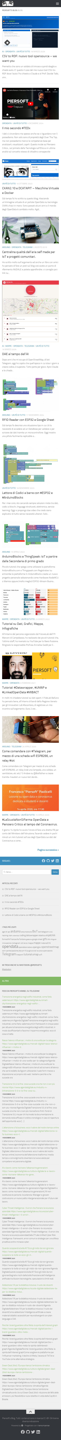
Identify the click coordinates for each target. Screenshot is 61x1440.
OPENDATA (10, 51)
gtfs (45, 939)
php (20, 951)
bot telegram (43, 932)
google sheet (37, 939)
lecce (25, 943)
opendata (10, 946)
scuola (39, 951)
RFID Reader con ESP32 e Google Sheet (28, 420)
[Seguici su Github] (48, 860)
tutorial (28, 954)
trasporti (20, 955)
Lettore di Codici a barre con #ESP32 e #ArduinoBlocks (28, 915)
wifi (40, 954)
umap (35, 954)
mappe (37, 942)
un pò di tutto (23, 51)
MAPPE (8, 346)
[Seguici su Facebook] (43, 860)
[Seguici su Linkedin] (57, 860)
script (34, 951)
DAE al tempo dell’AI (15, 354)
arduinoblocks (26, 932)
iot (22, 943)
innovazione (6, 943)
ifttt (49, 939)
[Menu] (57, 3)
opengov (37, 947)
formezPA (6, 939)
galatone (29, 939)
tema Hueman (44, 1425)
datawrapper (32, 935)
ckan (10, 935)
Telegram (27, 247)
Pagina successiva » (48, 849)
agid (3, 932)
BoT (35, 931)
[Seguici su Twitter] (52, 860)
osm (4, 951)
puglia (29, 951)
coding (23, 935)
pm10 (24, 951)
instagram (16, 943)
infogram (53, 939)
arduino (15, 931)
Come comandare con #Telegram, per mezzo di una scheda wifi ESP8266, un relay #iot (27, 755)
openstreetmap (50, 947)
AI (3, 51)
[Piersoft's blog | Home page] (10, 3)
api (9, 932)
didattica (42, 935)
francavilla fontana (18, 939)
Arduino (6, 247)
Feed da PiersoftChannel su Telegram (20, 991)
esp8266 (50, 935)
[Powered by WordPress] (22, 1425)
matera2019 (46, 943)
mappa (30, 943)
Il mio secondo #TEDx (16, 128)
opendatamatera (25, 947)
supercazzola (47, 951)
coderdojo (15, 936)
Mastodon (6, 969)
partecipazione (12, 951)
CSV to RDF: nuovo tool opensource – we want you (27, 889)
